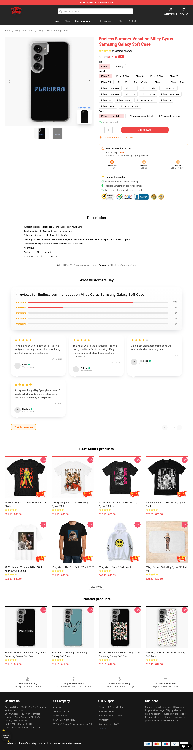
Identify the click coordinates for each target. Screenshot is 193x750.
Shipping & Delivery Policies (111, 707)
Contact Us (104, 720)
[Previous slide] (9, 81)
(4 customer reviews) (122, 51)
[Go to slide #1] (41, 133)
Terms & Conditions (61, 711)
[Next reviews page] (179, 427)
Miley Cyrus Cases (24, 30)
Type (101, 62)
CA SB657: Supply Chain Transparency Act (72, 724)
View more (96, 587)
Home (8, 30)
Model (102, 71)
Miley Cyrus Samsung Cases (53, 30)
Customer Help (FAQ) (109, 724)
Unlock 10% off (6, 736)
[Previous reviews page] (165, 427)
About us (56, 707)
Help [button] (187, 746)
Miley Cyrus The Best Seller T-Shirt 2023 (73, 567)
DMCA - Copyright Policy (63, 720)
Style (101, 111)
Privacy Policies (59, 715)
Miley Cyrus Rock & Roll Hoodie (115, 567)
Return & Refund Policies (110, 715)
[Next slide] (89, 81)
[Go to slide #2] (57, 133)
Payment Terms (106, 711)
